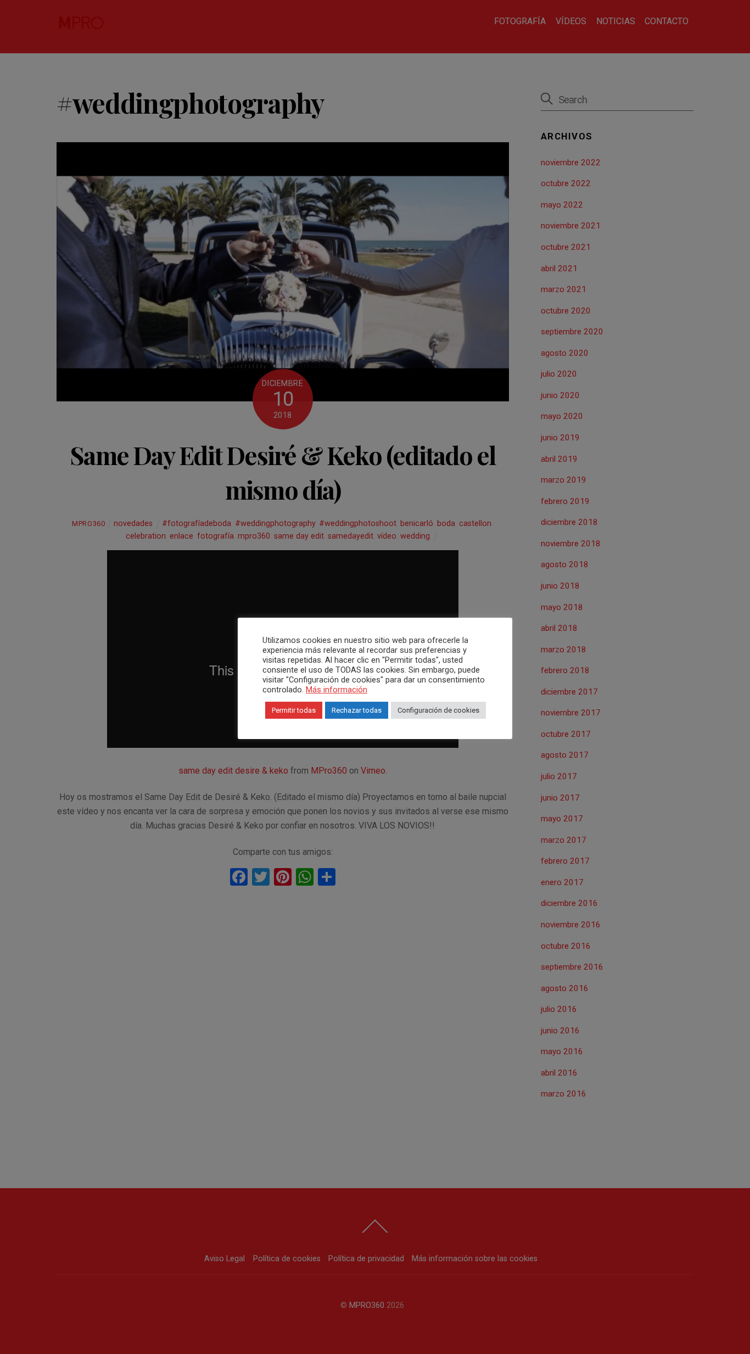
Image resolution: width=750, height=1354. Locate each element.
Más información (336, 690)
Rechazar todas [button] (357, 710)
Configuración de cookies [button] (438, 710)
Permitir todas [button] (294, 710)
